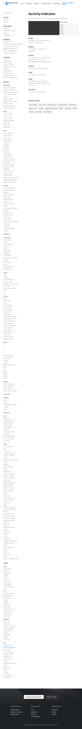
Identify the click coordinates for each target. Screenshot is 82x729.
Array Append (8, 133)
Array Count (7, 135)
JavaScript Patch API (10, 77)
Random (6, 511)
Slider (5, 665)
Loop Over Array (9, 321)
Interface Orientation (10, 208)
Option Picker (8, 487)
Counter (6, 458)
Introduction (7, 13)
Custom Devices (8, 53)
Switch (5, 534)
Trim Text (6, 441)
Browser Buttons (9, 188)
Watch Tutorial (51, 697)
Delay (5, 462)
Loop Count (7, 307)
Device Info (7, 197)
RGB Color (6, 127)
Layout (5, 22)
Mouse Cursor (8, 215)
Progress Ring (8, 596)
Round (5, 376)
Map (4, 589)
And (4, 275)
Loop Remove (8, 323)
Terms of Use (47, 724)
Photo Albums (8, 386)
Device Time (7, 201)
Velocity (6, 550)
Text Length (7, 425)
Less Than (6, 286)
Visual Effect (7, 677)
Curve (5, 97)
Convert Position (9, 453)
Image (5, 469)
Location (6, 210)
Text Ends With (8, 420)
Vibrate (5, 230)
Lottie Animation (9, 587)
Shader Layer (7, 73)
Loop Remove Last (9, 325)
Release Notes (15, 714)
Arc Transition (8, 446)
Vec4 (5, 545)
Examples (29, 3)
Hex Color (6, 125)
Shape (5, 602)
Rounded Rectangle (10, 404)
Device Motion (8, 199)
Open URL (6, 162)
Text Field (6, 639)
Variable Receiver (9, 543)
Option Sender (8, 489)
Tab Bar (6, 672)
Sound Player (7, 219)
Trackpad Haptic (9, 228)
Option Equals (8, 485)
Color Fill (6, 571)
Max (4, 367)
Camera (6, 192)
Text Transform (8, 438)
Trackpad (6, 226)
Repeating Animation (10, 101)
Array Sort (6, 142)
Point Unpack (7, 500)
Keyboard (6, 253)
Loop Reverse (8, 327)
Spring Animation (9, 105)
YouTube (54, 714)
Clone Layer (7, 569)
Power (5, 374)
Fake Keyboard (8, 628)
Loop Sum (6, 334)
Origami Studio (15, 710)
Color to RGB (7, 118)
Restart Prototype (9, 516)
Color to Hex (7, 116)
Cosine (5, 360)
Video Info (6, 554)
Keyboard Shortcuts (10, 48)
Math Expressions (9, 66)
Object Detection (9, 482)
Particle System (8, 593)
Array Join (6, 137)
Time (5, 536)
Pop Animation (8, 99)
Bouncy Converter (9, 88)
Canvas (5, 19)
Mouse (5, 260)
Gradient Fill (7, 573)
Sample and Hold (9, 520)
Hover (5, 249)
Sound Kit (6, 217)
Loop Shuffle (7, 332)
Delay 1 (5, 464)
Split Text (6, 418)
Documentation (35, 716)
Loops (5, 59)
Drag (5, 242)
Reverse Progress (9, 518)
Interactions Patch (9, 31)
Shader (5, 600)
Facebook (55, 710)
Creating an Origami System (12, 44)
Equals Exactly (8, 279)
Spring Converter (9, 108)
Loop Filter (7, 312)
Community (56, 3)
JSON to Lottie (8, 473)
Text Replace (7, 427)
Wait (4, 556)
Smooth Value (8, 103)
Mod (4, 371)
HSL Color (6, 123)
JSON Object (7, 155)
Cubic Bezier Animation (11, 92)
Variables (6, 68)
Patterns (36, 3)
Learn (22, 3)
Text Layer (7, 604)
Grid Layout (7, 301)
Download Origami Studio (68, 3)
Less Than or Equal (9, 288)
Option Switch (8, 491)
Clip (4, 449)
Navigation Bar (8, 654)
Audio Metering (8, 384)
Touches (6, 224)
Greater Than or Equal (10, 284)
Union (5, 409)
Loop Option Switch (10, 319)
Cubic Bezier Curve (9, 94)
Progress (6, 502)
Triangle (6, 407)
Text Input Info (8, 423)
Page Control (7, 630)
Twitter (54, 712)
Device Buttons (8, 195)
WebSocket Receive (10, 180)
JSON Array (7, 153)
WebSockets (7, 71)
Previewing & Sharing (10, 46)
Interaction (7, 251)
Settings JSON (8, 166)
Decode (6, 144)
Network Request (9, 160)
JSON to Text (8, 157)
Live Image (7, 584)
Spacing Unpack (8, 527)
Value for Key (7, 175)
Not (4, 290)
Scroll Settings (8, 267)
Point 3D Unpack (9, 498)
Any (4, 298)
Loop (5, 303)
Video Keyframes (9, 609)
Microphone (7, 213)
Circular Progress (9, 626)
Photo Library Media (10, 391)
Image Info (7, 471)
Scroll (5, 264)
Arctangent (7, 358)
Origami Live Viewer (17, 712)
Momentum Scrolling (10, 258)
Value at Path (7, 173)
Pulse (5, 505)
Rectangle (6, 598)
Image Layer (7, 582)
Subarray (6, 169)
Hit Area (6, 578)
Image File (6, 580)
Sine (4, 378)
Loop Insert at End (9, 316)
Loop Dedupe (7, 310)
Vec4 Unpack (7, 547)
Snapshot (6, 523)
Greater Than (7, 281)
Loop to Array (8, 336)
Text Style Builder (9, 436)
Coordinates (7, 62)
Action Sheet (7, 645)
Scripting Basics (8, 75)
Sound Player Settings (10, 221)
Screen (5, 633)
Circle (5, 400)
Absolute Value (8, 356)
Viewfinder (7, 616)
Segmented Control (10, 663)
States (5, 33)
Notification (7, 656)
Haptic (5, 206)
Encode (5, 146)
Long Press (7, 255)
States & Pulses (8, 64)
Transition (6, 538)
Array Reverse (8, 139)
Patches (6, 28)
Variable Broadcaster (10, 541)
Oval (4, 402)
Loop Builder (7, 305)
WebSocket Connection (11, 178)
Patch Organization (9, 51)
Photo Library (8, 388)
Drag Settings (8, 244)
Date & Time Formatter (11, 460)
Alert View (6, 622)
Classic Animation (9, 90)
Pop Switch (7, 262)
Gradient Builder (8, 120)
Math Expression (9, 365)
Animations (7, 35)
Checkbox (6, 624)
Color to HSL (7, 114)
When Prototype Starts (11, 558)
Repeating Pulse (8, 514)
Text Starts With (8, 432)
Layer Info (6, 480)
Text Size (6, 429)
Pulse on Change (9, 507)
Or (4, 293)
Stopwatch (7, 532)
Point (5, 494)
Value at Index (8, 171)
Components (7, 42)
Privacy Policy (54, 724)
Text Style (6, 434)
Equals (5, 277)
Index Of (6, 151)
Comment (6, 451)
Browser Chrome (9, 190)
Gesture (6, 246)
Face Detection (8, 467)
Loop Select (7, 330)
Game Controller (8, 204)
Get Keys (6, 148)
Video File (6, 607)
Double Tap (7, 240)
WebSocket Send (9, 182)
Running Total (8, 339)
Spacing (6, 525)
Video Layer (7, 611)
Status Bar (6, 635)
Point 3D (6, 496)
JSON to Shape (8, 476)
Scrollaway (7, 269)
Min (4, 369)
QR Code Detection (9, 509)
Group (5, 575)
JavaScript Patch (9, 478)
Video (5, 552)
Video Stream (7, 613)
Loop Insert (7, 314)
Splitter (5, 529)
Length (5, 362)
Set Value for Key (9, 164)
